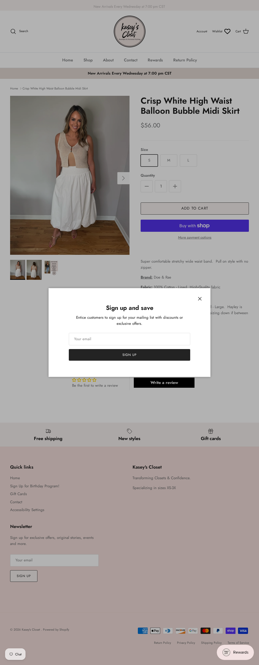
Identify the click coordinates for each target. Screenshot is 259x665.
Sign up (129, 354)
